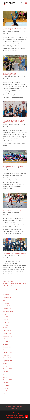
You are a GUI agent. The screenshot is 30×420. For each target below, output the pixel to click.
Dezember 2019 (7, 352)
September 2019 (7, 361)
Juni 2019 (5, 366)
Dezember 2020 (7, 347)
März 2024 (6, 319)
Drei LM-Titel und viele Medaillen (12, 211)
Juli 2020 (5, 350)
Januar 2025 (6, 306)
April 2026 (6, 295)
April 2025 (6, 303)
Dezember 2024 (7, 308)
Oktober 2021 (7, 341)
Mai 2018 (5, 377)
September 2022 (7, 336)
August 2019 (6, 363)
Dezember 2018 (7, 369)
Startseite (8, 406)
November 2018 (7, 372)
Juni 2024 (5, 317)
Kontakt (18, 408)
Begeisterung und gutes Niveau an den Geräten (14, 29)
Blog (14, 406)
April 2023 (6, 328)
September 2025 (7, 297)
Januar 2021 (6, 344)
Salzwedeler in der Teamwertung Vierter (14, 253)
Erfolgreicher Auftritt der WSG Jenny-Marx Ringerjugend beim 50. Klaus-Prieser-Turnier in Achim (13, 122)
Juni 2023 (5, 325)
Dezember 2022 (7, 333)
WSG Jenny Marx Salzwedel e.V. (13, 31)
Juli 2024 (5, 314)
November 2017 (7, 383)
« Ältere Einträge (8, 281)
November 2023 (7, 322)
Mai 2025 (5, 300)
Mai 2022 (5, 339)
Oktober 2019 (7, 358)
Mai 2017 (5, 393)
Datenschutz (11, 408)
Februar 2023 (7, 330)
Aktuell (8, 34)
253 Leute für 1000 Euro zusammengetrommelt (10, 74)
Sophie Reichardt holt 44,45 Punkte (13, 166)
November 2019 (7, 355)
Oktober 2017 (7, 385)
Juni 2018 (5, 374)
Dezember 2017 (7, 380)
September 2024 (7, 311)
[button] (26, 416)
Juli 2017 (5, 388)
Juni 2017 (5, 391)
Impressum (20, 406)
